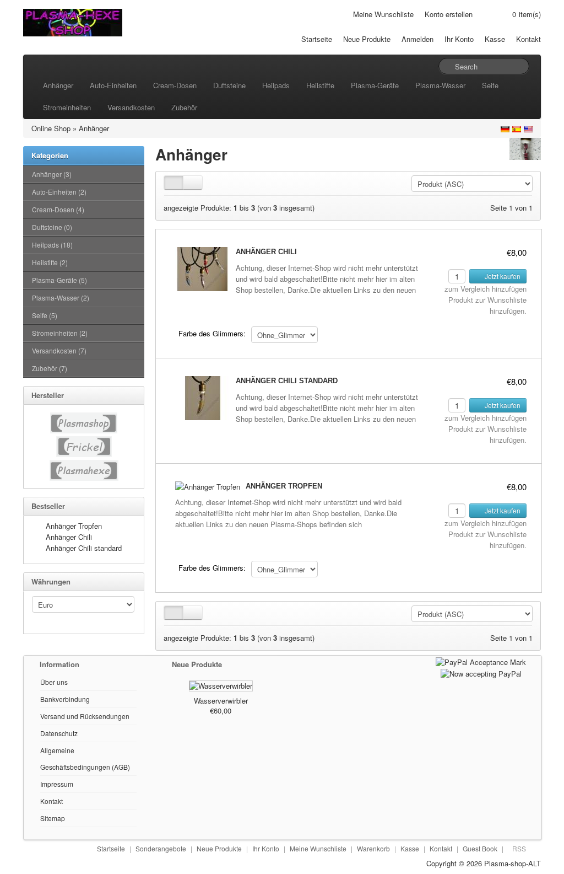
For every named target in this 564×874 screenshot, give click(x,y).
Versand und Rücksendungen (84, 716)
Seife (490, 85)
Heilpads (276, 85)
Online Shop (50, 128)
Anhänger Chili (69, 537)
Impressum (56, 784)
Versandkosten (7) (59, 350)
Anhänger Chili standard (84, 548)
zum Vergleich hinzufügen (485, 288)
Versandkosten (131, 107)
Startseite (316, 39)
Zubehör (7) (49, 368)
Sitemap (52, 818)
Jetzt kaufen (501, 276)
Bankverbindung (65, 699)
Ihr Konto (459, 39)
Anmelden (417, 39)
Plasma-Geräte (375, 85)
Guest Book (480, 848)
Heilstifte (320, 85)
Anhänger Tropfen (74, 526)
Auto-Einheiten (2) (59, 191)
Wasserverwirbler (221, 700)
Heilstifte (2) (50, 262)
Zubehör (184, 107)
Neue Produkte (367, 39)
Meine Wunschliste (383, 14)
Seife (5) (44, 315)
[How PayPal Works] (481, 661)
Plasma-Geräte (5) (59, 280)
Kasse (495, 39)
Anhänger (58, 85)
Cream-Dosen (175, 85)
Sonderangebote (160, 848)
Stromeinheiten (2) (60, 332)
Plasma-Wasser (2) (60, 297)
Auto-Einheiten (113, 85)
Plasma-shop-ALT (512, 863)
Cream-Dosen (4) (58, 209)
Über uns (54, 682)
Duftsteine (229, 85)
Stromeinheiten (67, 107)
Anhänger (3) (52, 174)
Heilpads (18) (52, 244)
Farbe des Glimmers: (212, 333)
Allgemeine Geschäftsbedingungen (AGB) (85, 758)
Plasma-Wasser (440, 85)
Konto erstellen (449, 14)
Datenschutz (59, 733)
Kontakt (528, 39)
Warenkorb (373, 848)
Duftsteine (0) (52, 227)
